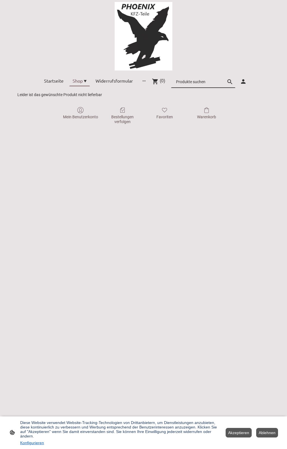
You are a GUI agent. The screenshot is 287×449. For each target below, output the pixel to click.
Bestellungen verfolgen (122, 119)
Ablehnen (267, 432)
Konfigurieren (32, 443)
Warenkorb (206, 117)
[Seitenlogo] (143, 36)
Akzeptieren (238, 432)
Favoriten (164, 117)
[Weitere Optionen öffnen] (144, 80)
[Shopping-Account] (243, 81)
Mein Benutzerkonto (80, 117)
